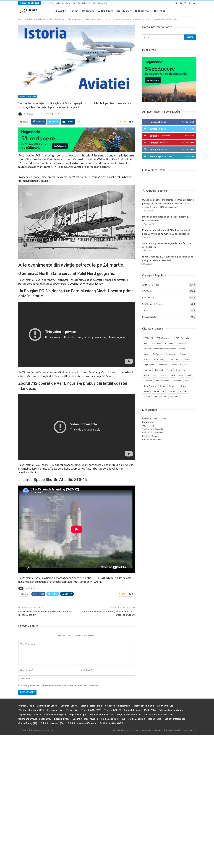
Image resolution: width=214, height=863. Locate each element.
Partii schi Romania (150, 436)
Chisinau (187, 359)
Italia (173, 375)
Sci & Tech (107, 11)
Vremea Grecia (26, 705)
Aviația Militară (68, 3)
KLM (181, 375)
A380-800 (181, 343)
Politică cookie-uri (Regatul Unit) (144, 719)
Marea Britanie (162, 381)
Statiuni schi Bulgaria (55, 714)
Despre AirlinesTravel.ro (85, 719)
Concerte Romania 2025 (101, 714)
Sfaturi (161, 11)
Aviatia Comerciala (51, 3)
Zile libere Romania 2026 (31, 710)
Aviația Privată (84, 3)
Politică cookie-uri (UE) (113, 719)
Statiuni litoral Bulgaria (152, 429)
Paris (187, 381)
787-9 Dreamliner (183, 338)
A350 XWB (156, 343)
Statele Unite (158, 391)
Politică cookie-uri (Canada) (82, 723)
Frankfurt (159, 370)
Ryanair (183, 386)
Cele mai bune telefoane (171, 710)
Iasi (154, 375)
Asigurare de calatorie (128, 714)
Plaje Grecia (147, 422)
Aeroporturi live (55, 710)
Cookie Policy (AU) (27, 723)
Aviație (62, 11)
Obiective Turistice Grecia (154, 418)
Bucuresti (174, 359)
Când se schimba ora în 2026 (157, 714)
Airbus (146, 354)
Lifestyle (126, 11)
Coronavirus (176, 365)
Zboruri (74, 11)
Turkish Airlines (150, 397)
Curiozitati (144, 11)
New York (177, 381)
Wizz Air (173, 397)
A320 (146, 343)
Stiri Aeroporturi (149, 317)
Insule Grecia (148, 425)
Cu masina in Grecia (47, 705)
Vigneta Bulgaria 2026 (29, 714)
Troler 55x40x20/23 (91, 710)
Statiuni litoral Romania (152, 432)
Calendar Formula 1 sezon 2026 (34, 719)
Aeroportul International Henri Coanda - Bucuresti (165, 349)
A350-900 (169, 343)
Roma (162, 386)
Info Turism (147, 291)
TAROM (171, 391)
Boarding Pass (62, 719)
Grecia (146, 375)
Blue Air (183, 354)
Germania (180, 370)
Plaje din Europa (77, 714)
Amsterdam (171, 354)
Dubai (187, 365)
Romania (173, 386)
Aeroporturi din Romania (117, 705)
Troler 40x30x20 (112, 710)
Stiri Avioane (148, 297)
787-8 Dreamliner (164, 338)
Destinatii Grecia (69, 705)
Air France (157, 354)
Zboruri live (72, 710)
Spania (146, 391)
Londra (190, 375)
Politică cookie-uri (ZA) (52, 723)
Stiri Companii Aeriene (152, 304)
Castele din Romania (151, 439)
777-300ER (148, 338)
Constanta (162, 365)
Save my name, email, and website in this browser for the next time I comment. (59, 685)
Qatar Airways (150, 386)
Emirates (147, 370)
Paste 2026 (150, 710)
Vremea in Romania (144, 705)
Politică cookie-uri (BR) (112, 723)
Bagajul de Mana (132, 710)
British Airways (160, 359)
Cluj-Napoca (149, 365)
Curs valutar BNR (165, 705)
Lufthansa (148, 381)
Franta (169, 370)
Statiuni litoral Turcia (91, 705)
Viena (163, 397)
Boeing (147, 359)
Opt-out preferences (174, 719)
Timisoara (183, 391)
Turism (90, 11)
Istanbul (163, 375)
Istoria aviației (31, 588)
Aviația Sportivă (100, 3)
